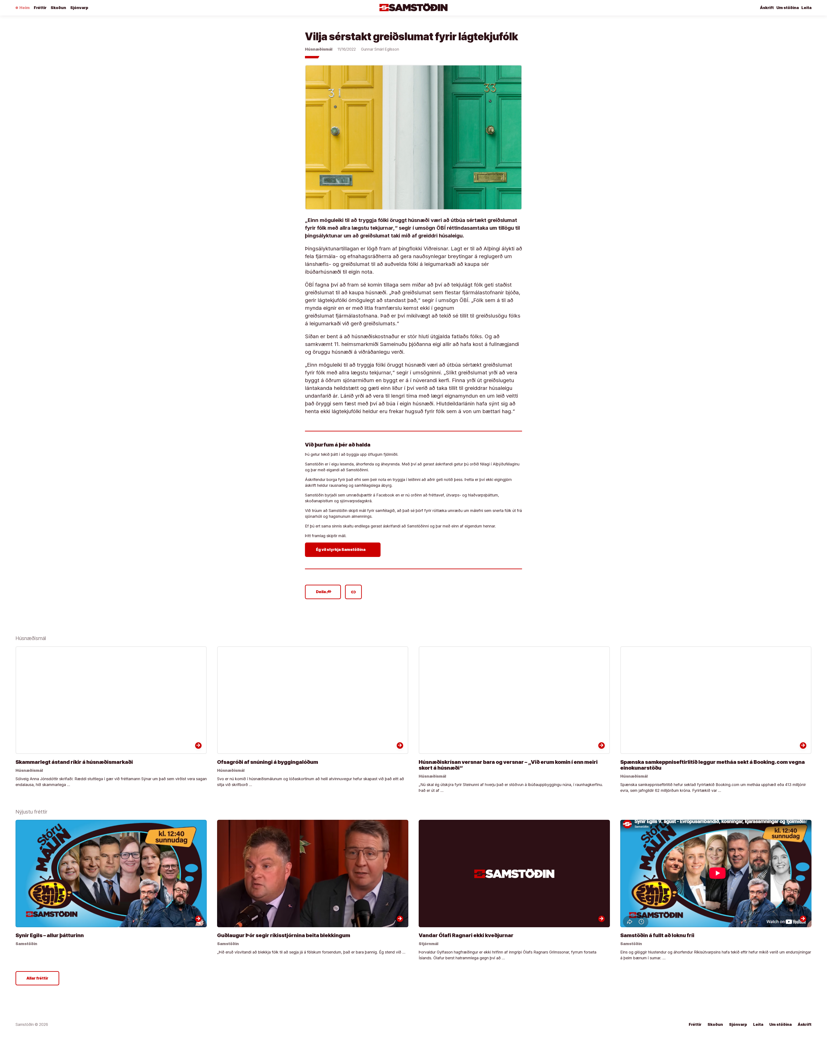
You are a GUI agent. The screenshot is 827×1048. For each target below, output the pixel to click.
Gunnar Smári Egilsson (380, 49)
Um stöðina (787, 7)
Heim (24, 7)
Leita (806, 7)
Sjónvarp (79, 7)
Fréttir (40, 7)
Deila (324, 592)
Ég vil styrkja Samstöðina (343, 550)
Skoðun (58, 7)
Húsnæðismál (318, 49)
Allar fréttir (37, 978)
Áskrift (767, 7)
